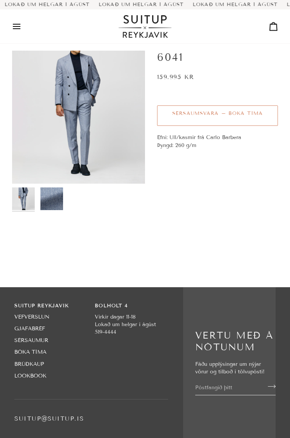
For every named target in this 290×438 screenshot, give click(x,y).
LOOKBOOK (30, 376)
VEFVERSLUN (31, 317)
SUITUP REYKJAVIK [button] (41, 306)
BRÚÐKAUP (29, 364)
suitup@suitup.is (49, 418)
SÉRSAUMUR (31, 340)
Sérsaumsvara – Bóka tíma (217, 113)
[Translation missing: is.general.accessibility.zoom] (78, 117)
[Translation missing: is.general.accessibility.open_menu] (23, 26)
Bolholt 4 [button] (111, 306)
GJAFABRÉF (29, 328)
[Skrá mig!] (269, 387)
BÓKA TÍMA (30, 352)
